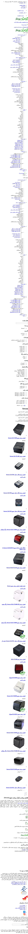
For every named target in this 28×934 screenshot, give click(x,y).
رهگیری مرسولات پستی (20, 907)
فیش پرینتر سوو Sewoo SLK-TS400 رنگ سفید (13, 622)
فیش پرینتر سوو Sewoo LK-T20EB (16, 696)
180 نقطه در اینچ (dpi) (19, 392)
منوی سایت (25, 32)
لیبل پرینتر (20, 803)
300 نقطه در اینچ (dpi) (19, 395)
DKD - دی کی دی (20, 374)
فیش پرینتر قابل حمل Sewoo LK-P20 (15, 474)
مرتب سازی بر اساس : (23, 414)
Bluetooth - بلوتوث (20, 376)
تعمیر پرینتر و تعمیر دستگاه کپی (18, 884)
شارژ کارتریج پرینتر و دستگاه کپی (18, 881)
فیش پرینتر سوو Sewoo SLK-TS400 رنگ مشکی (12, 529)
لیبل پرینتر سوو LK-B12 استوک (17, 714)
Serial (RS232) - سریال (19, 370)
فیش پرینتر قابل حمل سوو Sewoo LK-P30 (14, 493)
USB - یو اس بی (20, 369)
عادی (23, 334)
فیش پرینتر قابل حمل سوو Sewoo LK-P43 (14, 511)
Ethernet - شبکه (20, 372)
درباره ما (23, 6)
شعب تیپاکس (22, 909)
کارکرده (22, 364)
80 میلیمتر (22, 351)
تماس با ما (23, 7)
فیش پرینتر (25, 803)
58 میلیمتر (22, 349)
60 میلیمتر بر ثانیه (20, 400)
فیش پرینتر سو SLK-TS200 (18, 659)
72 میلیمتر (22, 350)
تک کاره (22, 333)
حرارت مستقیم (20, 341)
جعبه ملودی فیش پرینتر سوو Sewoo (16, 586)
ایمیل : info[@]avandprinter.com (21, 851)
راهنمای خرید (22, 905)
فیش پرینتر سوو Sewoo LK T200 (16, 438)
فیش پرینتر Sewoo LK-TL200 (17, 456)
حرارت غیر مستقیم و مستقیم (17, 340)
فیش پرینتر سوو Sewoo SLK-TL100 (16, 769)
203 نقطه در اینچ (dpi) (19, 394)
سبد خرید (21, 173)
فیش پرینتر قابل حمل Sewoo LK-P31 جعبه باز (13, 641)
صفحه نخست (22, 5)
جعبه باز (22, 363)
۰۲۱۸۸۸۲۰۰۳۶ (22, 2)
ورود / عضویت (20, 10)
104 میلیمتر (21, 346)
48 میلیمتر (22, 347)
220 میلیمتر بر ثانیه (20, 403)
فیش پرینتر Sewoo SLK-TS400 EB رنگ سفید (13, 604)
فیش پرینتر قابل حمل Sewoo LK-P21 (15, 787)
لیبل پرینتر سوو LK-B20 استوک (17, 677)
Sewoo (22, 328)
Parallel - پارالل (21, 373)
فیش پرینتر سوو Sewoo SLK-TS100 (16, 732)
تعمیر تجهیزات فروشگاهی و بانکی (18, 883)
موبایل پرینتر (21, 381)
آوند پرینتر (22, 918)
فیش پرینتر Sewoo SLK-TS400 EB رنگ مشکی (13, 751)
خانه (24, 405)
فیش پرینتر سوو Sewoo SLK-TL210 (16, 567)
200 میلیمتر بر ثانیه (20, 401)
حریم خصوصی (22, 906)
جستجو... (26, 924)
